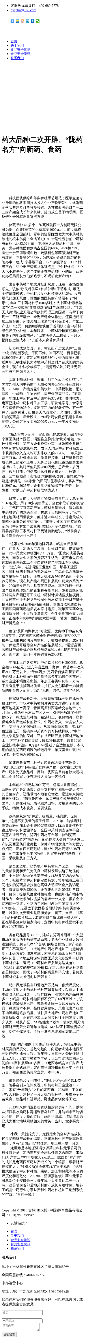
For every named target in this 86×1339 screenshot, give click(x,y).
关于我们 (17, 45)
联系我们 (17, 58)
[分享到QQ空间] (17, 21)
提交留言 (9, 1334)
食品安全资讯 (20, 54)
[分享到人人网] (33, 21)
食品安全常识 (20, 49)
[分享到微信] (38, 21)
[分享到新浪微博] (22, 21)
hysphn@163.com (23, 10)
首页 (14, 41)
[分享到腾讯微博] (28, 21)
